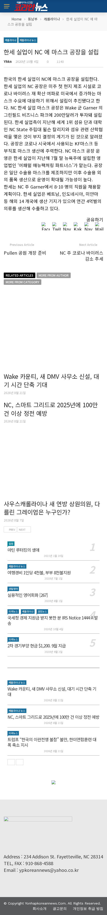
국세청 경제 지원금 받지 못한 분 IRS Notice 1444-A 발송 (52, 620)
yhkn (8, 61)
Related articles (19, 275)
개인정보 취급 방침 (88, 909)
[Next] (19, 762)
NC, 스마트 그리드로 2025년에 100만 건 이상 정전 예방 (51, 408)
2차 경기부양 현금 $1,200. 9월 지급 (36, 645)
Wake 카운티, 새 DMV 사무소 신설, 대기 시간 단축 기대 (51, 380)
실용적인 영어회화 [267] (27, 595)
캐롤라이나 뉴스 (28, 40)
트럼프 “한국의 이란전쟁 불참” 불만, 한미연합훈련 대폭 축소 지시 (51, 742)
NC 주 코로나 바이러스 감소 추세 (81, 255)
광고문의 (60, 909)
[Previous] (11, 762)
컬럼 (11, 543)
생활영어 (13, 589)
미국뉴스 (13, 611)
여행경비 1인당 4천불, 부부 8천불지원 (39, 572)
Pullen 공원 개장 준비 (25, 252)
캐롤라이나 (10, 40)
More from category (22, 282)
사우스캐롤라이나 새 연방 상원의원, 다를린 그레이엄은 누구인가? (52, 507)
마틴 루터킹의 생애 (23, 550)
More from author (54, 275)
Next (22, 529)
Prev (12, 529)
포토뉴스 (42, 611)
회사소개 (40, 909)
